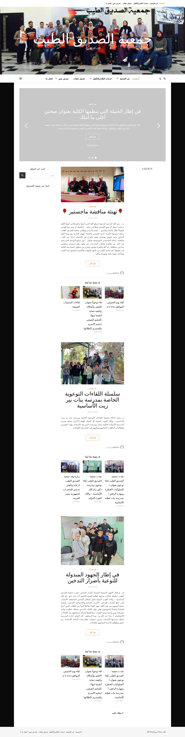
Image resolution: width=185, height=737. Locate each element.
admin (116, 273)
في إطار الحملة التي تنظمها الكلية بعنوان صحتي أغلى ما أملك (92, 114)
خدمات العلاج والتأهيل (140, 3)
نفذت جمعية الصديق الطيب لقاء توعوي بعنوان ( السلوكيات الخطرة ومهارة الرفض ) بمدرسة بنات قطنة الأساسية (114, 489)
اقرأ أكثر (92, 137)
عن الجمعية (154, 3)
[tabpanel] (92, 124)
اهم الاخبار (93, 104)
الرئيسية (162, 3)
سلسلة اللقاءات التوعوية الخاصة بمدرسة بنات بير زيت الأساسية (92, 399)
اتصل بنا (108, 3)
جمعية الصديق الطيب (92, 38)
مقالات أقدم (117, 713)
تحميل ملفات (127, 3)
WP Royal (151, 732)
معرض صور (117, 3)
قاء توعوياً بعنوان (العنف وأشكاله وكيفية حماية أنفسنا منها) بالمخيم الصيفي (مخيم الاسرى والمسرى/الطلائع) (93, 315)
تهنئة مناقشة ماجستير (92, 211)
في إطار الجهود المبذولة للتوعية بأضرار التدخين (92, 577)
